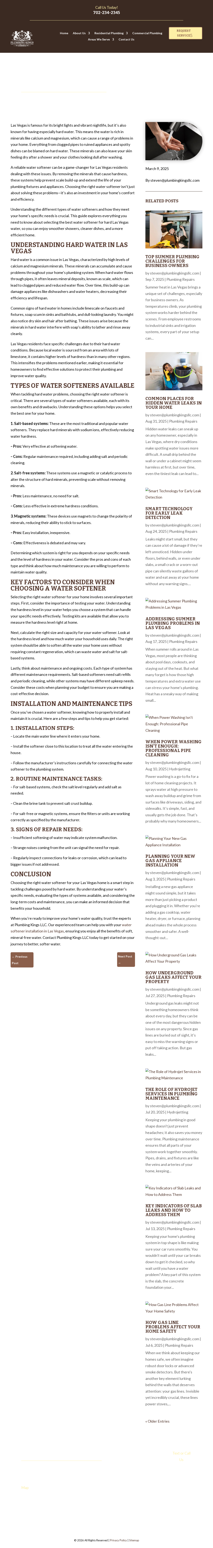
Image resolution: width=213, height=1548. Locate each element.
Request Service (184, 33)
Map (25, 1487)
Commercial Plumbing (147, 33)
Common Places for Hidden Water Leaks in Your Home (173, 403)
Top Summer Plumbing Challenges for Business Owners (172, 261)
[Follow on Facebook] (33, 1503)
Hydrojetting (179, 769)
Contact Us (126, 39)
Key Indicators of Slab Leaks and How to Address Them (173, 1210)
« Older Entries (157, 1421)
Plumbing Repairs (180, 279)
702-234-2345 (106, 12)
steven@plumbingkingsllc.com (174, 273)
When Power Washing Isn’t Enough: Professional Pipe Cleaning (173, 748)
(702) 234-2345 (181, 1468)
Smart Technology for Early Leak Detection (169, 513)
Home (64, 33)
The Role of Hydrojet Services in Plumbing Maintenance (171, 1094)
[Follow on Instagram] (24, 1503)
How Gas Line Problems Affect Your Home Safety (172, 1327)
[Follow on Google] (49, 1503)
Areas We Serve (99, 39)
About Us (79, 33)
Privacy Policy (118, 1540)
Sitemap (134, 1540)
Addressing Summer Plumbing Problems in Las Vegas (172, 623)
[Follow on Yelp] (41, 1503)
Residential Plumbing (109, 33)
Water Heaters (122, 1469)
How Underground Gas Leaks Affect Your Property (173, 977)
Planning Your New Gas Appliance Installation (170, 861)
